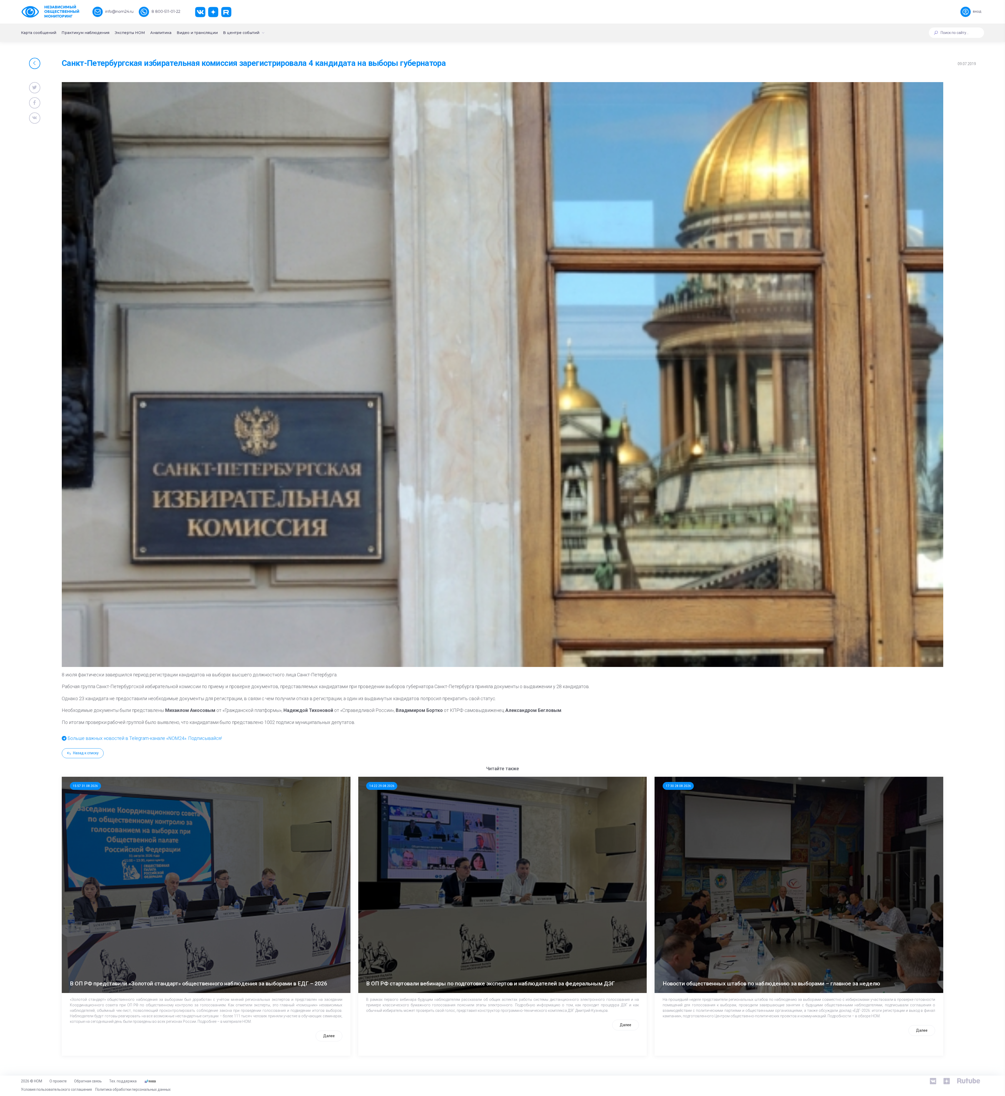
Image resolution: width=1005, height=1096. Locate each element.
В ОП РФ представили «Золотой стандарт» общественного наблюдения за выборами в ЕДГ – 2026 (198, 983)
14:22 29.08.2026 (381, 786)
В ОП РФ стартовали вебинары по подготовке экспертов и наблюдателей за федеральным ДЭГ (490, 983)
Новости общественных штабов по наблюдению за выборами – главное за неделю (771, 983)
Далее (329, 1036)
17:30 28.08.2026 (678, 786)
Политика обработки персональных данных (133, 1089)
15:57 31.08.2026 (85, 786)
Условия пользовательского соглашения (56, 1089)
